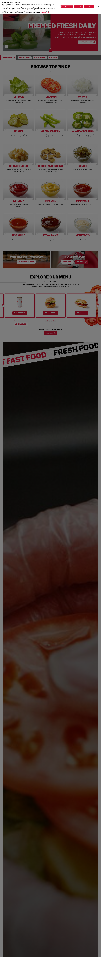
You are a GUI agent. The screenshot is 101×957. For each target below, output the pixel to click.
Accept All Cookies (89, 6)
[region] (50, 7)
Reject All (79, 6)
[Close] (98, 6)
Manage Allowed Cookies (66, 6)
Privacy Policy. (45, 12)
